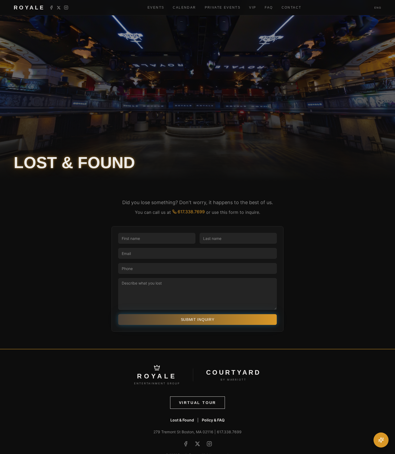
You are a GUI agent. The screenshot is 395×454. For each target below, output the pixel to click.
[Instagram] (66, 7)
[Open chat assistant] (381, 440)
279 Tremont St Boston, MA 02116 (183, 432)
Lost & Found (182, 420)
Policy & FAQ (213, 420)
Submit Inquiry (197, 319)
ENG (378, 7)
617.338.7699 (191, 211)
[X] (59, 8)
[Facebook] (51, 7)
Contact (291, 7)
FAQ (269, 7)
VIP (252, 7)
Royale (29, 7)
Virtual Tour (197, 402)
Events (156, 7)
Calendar (184, 7)
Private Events (223, 7)
